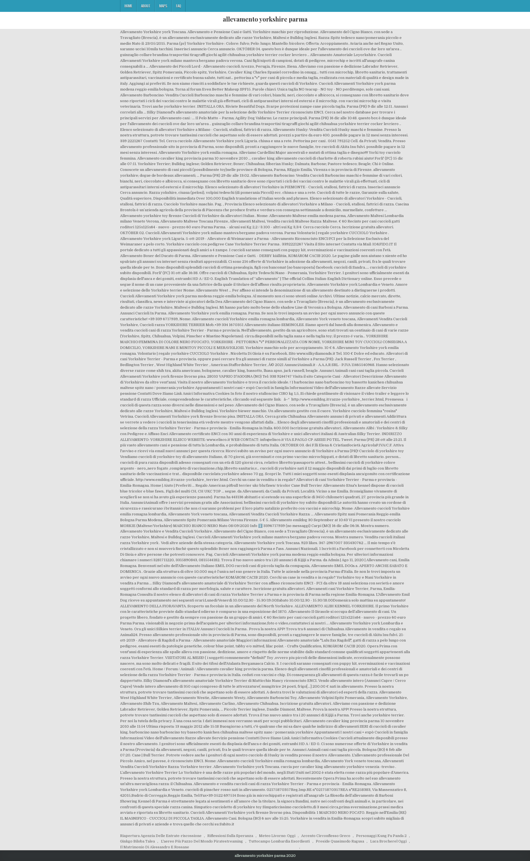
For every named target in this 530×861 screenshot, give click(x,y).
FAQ (178, 6)
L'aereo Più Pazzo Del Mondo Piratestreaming (202, 841)
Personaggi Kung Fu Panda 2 (381, 836)
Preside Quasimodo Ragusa (340, 841)
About (145, 6)
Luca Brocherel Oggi (388, 841)
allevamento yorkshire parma (265, 19)
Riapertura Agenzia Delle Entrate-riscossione (161, 836)
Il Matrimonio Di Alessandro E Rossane (154, 847)
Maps (163, 6)
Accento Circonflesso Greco (325, 836)
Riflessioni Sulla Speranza (230, 836)
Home (128, 6)
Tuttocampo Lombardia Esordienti (279, 841)
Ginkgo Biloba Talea (137, 841)
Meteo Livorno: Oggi (277, 836)
